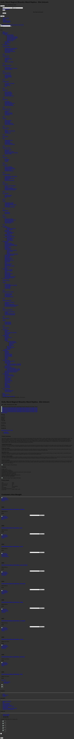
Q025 (3, 507)
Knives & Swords (6, 278)
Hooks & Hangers (8, 120)
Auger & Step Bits (8, 102)
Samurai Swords (8, 324)
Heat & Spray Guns (8, 112)
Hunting (6, 340)
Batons (6, 331)
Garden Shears (10, 251)
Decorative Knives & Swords (8, 291)
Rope (6, 262)
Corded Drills (7, 110)
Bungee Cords (7, 67)
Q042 (3, 672)
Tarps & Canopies (6, 360)
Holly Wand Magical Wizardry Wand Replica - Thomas (12, 639)
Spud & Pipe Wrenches (9, 221)
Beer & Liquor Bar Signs (9, 375)
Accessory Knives (6, 280)
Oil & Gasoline (7, 386)
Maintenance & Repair (9, 61)
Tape (6, 266)
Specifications (6, 433)
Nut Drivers (7, 179)
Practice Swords (8, 323)
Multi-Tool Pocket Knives (9, 304)
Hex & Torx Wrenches (9, 220)
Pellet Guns (11, 345)
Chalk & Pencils (8, 74)
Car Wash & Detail (8, 58)
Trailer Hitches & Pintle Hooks (10, 204)
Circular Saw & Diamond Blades (11, 48)
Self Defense (5, 329)
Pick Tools (7, 160)
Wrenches (5, 217)
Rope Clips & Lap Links (9, 124)
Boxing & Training (8, 337)
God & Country (7, 378)
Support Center (6, 18)
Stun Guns (7, 334)
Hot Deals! (7, 41)
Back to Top (4, 680)
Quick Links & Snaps (9, 123)
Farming (6, 376)
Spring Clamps (8, 85)
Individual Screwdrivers (9, 167)
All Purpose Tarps (8, 366)
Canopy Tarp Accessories (10, 361)
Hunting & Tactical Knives (7, 309)
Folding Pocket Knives (7, 300)
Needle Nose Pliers (8, 143)
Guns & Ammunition (8, 380)
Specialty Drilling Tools (9, 105)
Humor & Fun (7, 381)
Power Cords (7, 261)
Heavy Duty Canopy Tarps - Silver (13, 368)
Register (4, 13)
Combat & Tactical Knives (10, 311)
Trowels (6, 77)
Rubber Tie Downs (8, 69)
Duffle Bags (7, 353)
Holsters (6, 357)
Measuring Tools (6, 128)
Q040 (3, 654)
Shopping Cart (5, 695)
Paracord (6, 358)
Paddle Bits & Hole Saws (9, 103)
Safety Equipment (8, 75)
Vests (6, 359)
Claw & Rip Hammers (9, 187)
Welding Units (7, 213)
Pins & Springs (8, 122)
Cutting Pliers (7, 141)
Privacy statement (6, 704)
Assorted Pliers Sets (9, 140)
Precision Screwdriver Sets (10, 168)
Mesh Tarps (7, 372)
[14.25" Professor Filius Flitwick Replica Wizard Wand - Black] (6, 665)
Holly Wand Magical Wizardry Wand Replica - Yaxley (12, 674)
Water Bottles (7, 349)
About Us (5, 20)
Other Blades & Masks (9, 296)
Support (2, 16)
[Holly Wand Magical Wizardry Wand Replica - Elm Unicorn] (12, 24)
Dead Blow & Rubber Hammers (11, 188)
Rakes (8, 252)
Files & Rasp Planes (9, 50)
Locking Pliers (7, 142)
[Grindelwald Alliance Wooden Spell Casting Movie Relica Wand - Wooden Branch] (6, 630)
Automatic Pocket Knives (9, 302)
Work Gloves (7, 267)
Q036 (3, 599)
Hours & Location (6, 714)
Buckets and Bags (8, 243)
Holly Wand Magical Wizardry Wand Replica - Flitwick (12, 602)
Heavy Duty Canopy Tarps (10, 367)
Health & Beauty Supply (9, 255)
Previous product (7, 681)
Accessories (7, 57)
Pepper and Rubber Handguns (11, 332)
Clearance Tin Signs (11, 39)
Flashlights (7, 247)
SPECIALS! (5, 33)
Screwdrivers (5, 164)
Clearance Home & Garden (12, 36)
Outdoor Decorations (9, 273)
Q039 (3, 637)
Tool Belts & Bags (8, 76)
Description (6, 432)
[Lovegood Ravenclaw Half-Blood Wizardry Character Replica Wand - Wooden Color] (6, 612)
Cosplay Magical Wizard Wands (11, 285)
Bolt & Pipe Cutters (8, 92)
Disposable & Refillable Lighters (11, 245)
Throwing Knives (6, 327)
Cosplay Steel (7, 287)
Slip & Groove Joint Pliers (10, 144)
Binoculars (7, 336)
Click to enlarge (4, 412)
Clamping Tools (6, 81)
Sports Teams (7, 387)
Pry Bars (6, 161)
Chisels (6, 186)
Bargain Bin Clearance (9, 34)
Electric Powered (8, 231)
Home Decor (5, 268)
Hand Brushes (7, 52)
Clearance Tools (10, 40)
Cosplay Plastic (8, 286)
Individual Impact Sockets (10, 178)
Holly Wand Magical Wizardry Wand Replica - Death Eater (13, 656)
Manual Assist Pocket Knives (10, 306)
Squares (6, 131)
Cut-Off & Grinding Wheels (10, 49)
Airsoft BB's (7, 230)
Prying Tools (5, 157)
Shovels (8, 253)
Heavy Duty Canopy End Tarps (11, 371)
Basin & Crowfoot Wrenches (10, 219)
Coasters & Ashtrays (9, 269)
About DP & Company (7, 701)
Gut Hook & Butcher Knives (10, 313)
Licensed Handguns (11, 236)
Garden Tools (7, 249)
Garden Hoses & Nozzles (12, 250)
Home (4, 31)
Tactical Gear (5, 350)
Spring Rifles (9, 239)
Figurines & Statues (8, 270)
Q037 (3, 618)
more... (4, 54)
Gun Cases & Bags (8, 355)
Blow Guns (7, 150)
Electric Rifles (9, 233)
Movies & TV (7, 385)
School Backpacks (8, 263)
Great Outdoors (8, 379)
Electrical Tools (8, 246)
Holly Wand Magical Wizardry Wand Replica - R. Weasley (13, 509)
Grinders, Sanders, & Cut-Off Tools (11, 152)
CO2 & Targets (10, 229)
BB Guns (11, 344)
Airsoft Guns (5, 226)
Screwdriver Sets (8, 169)
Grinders (6, 111)
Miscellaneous (5, 136)
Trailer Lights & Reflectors (10, 206)
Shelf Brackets (7, 264)
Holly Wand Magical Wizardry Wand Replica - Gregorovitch (13, 583)
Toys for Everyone (8, 391)
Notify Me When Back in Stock (7, 430)
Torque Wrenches (8, 222)
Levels (6, 129)
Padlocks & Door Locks (9, 259)
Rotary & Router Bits (9, 104)
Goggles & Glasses (8, 354)
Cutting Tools (5, 90)
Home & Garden (6, 241)
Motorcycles (7, 384)
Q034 (3, 581)
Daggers (6, 312)
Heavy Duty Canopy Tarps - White (13, 369)
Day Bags (7, 352)
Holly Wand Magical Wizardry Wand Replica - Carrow (12, 546)
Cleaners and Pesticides (9, 244)
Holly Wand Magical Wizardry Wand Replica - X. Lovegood (13, 620)
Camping (6, 338)
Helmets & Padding (8, 356)
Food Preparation (8, 248)
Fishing (6, 339)
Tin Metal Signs (6, 373)
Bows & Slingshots (10, 347)
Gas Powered (7, 234)
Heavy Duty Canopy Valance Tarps (11, 370)
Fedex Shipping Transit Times (8, 706)
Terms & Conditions (7, 21)
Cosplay (4, 282)
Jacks (6, 60)
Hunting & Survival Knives (10, 314)
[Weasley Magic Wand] (6, 500)
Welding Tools (5, 210)
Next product (6, 682)
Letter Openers (7, 295)
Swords (4, 320)
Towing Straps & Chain (9, 202)
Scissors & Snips (8, 94)
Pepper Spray (7, 333)
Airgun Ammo (11, 343)
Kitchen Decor (7, 272)
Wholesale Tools (6, 44)
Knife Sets (7, 303)
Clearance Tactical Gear (11, 38)
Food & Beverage (8, 377)
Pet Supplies (7, 389)
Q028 (3, 525)
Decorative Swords (8, 294)
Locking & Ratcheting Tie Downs (11, 68)
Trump (6, 43)
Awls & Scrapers (8, 91)
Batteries (6, 242)
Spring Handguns (10, 238)
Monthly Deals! (8, 42)
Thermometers (7, 274)
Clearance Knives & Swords (12, 37)
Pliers (4, 138)
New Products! (5, 32)
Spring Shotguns (10, 240)
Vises (6, 86)
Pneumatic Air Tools (6, 147)
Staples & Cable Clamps (9, 265)
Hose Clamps (7, 121)
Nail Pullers (7, 159)
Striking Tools (5, 183)
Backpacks (7, 351)
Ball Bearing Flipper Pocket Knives (11, 305)
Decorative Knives (8, 293)
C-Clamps (7, 84)
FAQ (4, 19)
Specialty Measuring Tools (10, 130)
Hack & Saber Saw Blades (10, 51)
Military (6, 383)
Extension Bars (8, 177)
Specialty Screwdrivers (9, 170)
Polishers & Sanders (9, 113)
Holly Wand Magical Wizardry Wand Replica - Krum (12, 527)
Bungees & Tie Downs (7, 65)
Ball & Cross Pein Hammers (10, 185)
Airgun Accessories (13, 342)
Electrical (6, 59)
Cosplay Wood (7, 288)
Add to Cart (42, 515)
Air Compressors (8, 149)
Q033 (3, 562)
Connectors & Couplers (9, 151)
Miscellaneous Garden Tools (12, 254)
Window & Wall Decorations (10, 276)
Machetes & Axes (6, 318)
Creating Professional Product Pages (10, 708)
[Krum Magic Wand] (6, 519)
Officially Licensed (8, 235)
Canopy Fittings (8, 362)
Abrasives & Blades (6, 46)
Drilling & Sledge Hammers (10, 189)
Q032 (3, 544)
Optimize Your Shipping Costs (8, 709)
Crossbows (9, 348)
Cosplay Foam (7, 284)
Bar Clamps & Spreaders (9, 83)
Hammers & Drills (8, 153)
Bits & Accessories (8, 166)
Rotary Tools (7, 114)
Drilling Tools (5, 99)
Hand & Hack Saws (8, 93)
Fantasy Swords (8, 322)
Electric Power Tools (6, 109)
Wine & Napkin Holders (9, 277)
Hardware (4, 118)
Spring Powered (8, 237)
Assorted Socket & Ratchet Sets (11, 176)
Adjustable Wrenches (9, 218)
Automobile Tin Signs (9, 374)
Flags (6, 271)
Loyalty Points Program (7, 705)
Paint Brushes (7, 260)
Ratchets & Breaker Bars (9, 180)
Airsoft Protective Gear (11, 228)
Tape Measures (8, 132)
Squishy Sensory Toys (9, 390)
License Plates (7, 382)
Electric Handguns (10, 232)
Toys (3, 388)
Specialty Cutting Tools (9, 95)
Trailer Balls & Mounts (9, 203)
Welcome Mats (7, 275)
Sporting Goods (6, 335)
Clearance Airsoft (10, 35)
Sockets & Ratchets (6, 174)
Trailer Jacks (7, 205)
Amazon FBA (5, 707)
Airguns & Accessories (11, 341)
